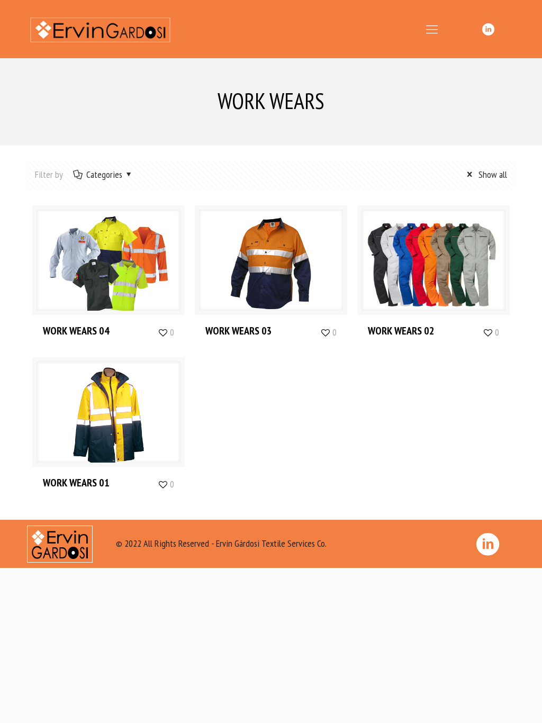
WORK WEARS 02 (401, 331)
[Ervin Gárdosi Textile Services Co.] (100, 29)
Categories (104, 174)
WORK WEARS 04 (76, 331)
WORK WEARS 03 (238, 331)
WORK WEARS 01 (76, 483)
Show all (491, 174)
